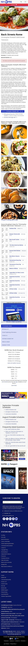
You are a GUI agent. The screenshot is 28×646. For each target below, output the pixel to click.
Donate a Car (4, 581)
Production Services (5, 558)
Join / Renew (6, 643)
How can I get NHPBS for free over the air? (15, 446)
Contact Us (4, 335)
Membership (3, 588)
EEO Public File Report (8, 632)
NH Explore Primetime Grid (11, 411)
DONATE (13, 4)
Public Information (5, 560)
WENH (14, 631)
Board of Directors (5, 539)
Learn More (14, 385)
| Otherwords (12, 621)
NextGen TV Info (6, 345)
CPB (17, 638)
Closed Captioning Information (9, 332)
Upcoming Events (4, 594)
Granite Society (4, 583)
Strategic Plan (4, 564)
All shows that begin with (10, 117)
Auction (2, 575)
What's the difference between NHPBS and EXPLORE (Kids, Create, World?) (15, 439)
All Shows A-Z (5, 329)
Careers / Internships (5, 541)
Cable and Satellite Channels (14, 363)
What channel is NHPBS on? (6, 566)
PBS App (15, 382)
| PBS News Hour (11, 619)
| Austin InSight (11, 613)
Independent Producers (6, 554)
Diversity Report (4, 552)
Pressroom (3, 556)
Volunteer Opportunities (6, 596)
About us (12, 640)
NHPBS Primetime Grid (10, 409)
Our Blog (3, 535)
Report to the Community (6, 562)
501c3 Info (3, 537)
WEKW (22, 631)
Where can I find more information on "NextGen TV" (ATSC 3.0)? (14, 432)
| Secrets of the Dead (11, 605)
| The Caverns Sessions (10, 624)
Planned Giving (4, 592)
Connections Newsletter (11, 414)
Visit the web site (12, 111)
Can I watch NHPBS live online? (12, 429)
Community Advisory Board (6, 545)
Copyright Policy (4, 549)
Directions (23, 640)
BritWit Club (3, 577)
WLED (18, 631)
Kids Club (3, 585)
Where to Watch (6, 341)
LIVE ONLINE (5, 382)
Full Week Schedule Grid (7, 338)
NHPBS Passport (4, 590)
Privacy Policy (13, 643)
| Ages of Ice (6, 607)
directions (20, 511)
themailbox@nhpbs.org (9, 515)
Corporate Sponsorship (6, 579)
